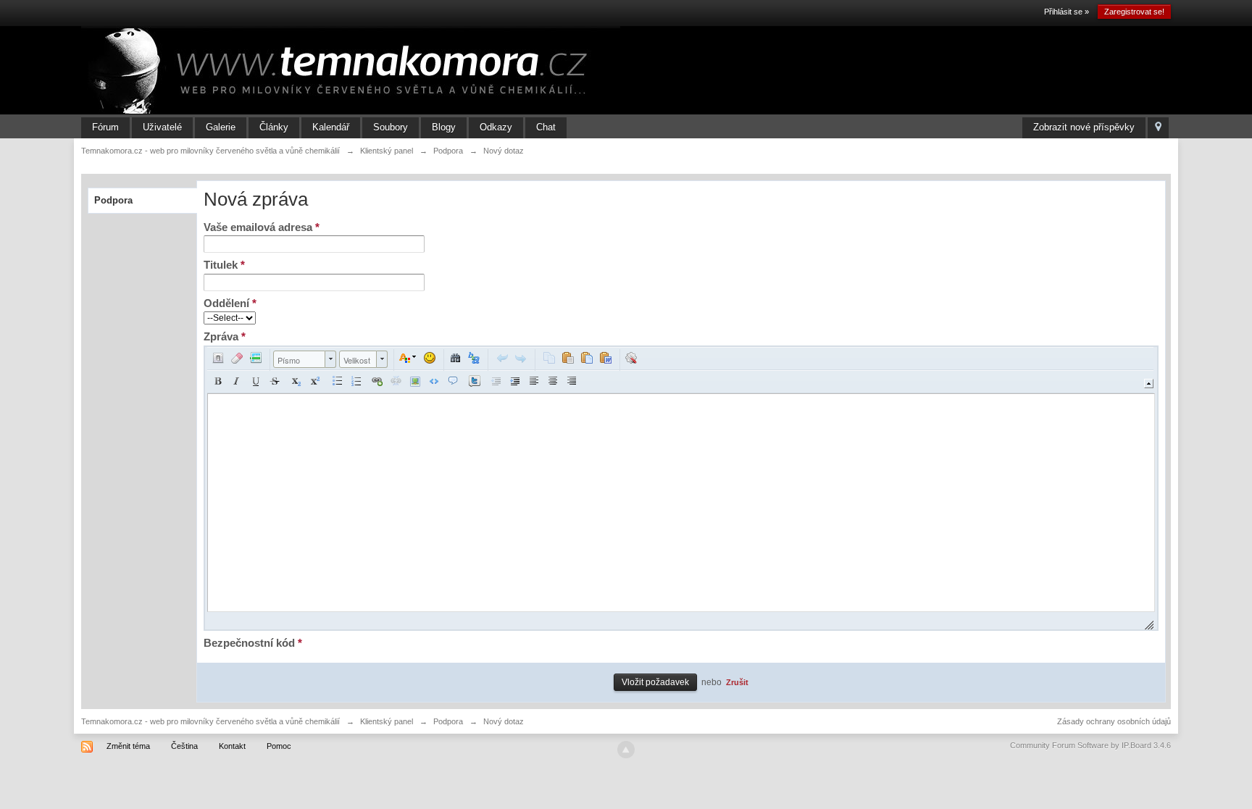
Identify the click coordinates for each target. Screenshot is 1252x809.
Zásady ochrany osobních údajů (1114, 721)
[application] (681, 488)
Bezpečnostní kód (253, 643)
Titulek (224, 265)
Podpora (113, 200)
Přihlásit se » (1066, 11)
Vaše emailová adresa (262, 227)
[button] (218, 357)
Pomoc (279, 746)
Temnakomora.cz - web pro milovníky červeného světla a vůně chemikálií (210, 721)
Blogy (444, 127)
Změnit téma (128, 746)
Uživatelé (162, 127)
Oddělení (230, 303)
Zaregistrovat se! (1134, 11)
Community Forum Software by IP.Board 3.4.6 (1090, 745)
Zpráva (225, 336)
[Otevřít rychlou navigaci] (1158, 127)
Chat (546, 127)
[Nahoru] (626, 749)
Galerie (220, 127)
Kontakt (232, 746)
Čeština (184, 746)
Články (273, 127)
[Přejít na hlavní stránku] (350, 69)
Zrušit (737, 682)
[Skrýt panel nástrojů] (1148, 383)
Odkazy (496, 127)
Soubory (390, 127)
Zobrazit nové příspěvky (1084, 127)
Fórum (105, 127)
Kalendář (330, 127)
